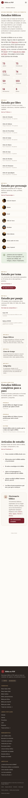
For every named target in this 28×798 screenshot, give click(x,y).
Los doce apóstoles (6, 772)
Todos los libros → (5, 728)
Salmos (3, 717)
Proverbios (4, 720)
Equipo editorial (8, 786)
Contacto (15, 786)
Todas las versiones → (7, 707)
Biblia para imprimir (6, 701)
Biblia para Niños (5, 699)
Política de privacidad (14, 790)
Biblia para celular (5, 704)
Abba (10, 513)
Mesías (11, 515)
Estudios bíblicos (5, 754)
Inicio (2, 7)
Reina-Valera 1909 (5, 691)
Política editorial (4, 790)
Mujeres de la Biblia (6, 756)
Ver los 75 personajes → (7, 195)
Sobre (2, 786)
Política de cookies (5, 793)
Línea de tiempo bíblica (7, 748)
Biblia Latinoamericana (7, 696)
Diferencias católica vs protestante (10, 767)
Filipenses (14, 42)
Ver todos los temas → (8, 287)
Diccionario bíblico (5, 746)
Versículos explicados (6, 741)
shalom (20, 511)
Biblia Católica (4, 694)
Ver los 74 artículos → (7, 449)
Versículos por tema (6, 743)
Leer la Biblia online (6, 735)
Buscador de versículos (7, 738)
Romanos (3, 725)
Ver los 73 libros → (6, 112)
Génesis (3, 715)
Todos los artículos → (6, 774)
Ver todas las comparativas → (9, 307)
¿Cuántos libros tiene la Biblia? (9, 764)
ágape (14, 513)
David (5, 52)
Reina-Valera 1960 (5, 688)
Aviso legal (20, 786)
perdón (3, 49)
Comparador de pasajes (7, 751)
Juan (2, 722)
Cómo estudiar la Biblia (7, 769)
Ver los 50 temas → (6, 283)
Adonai (19, 513)
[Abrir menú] (25, 2)
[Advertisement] (14, 595)
